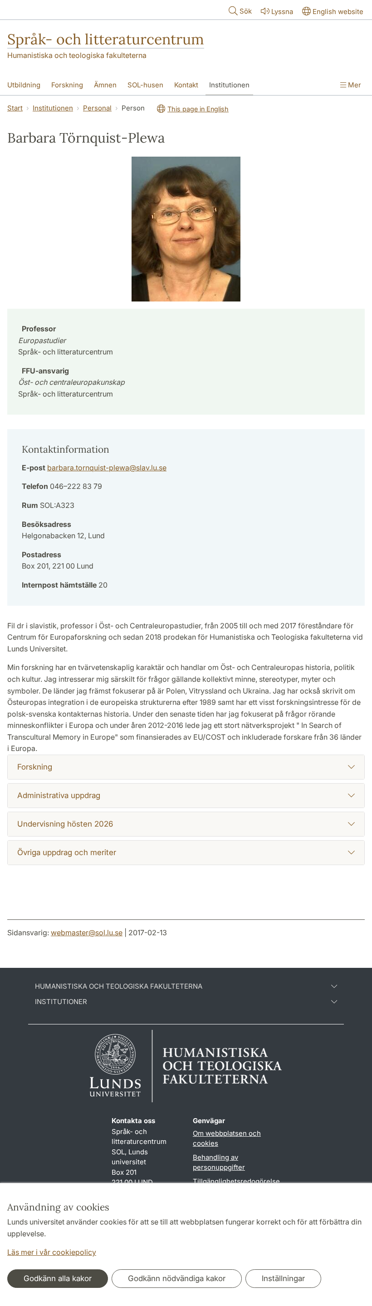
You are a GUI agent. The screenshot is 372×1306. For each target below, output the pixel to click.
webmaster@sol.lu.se (86, 932)
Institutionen (229, 85)
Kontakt (186, 85)
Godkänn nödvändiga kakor (176, 1278)
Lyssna (282, 11)
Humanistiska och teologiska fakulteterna (77, 55)
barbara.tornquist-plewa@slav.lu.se (106, 467)
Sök (246, 11)
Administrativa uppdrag (58, 795)
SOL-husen (145, 85)
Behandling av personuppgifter (219, 1162)
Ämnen (105, 85)
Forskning (67, 85)
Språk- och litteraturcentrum (105, 39)
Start (15, 108)
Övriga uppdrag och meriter (66, 852)
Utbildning (23, 85)
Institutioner (61, 1002)
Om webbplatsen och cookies (227, 1138)
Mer (353, 85)
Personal (97, 108)
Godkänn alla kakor (58, 1278)
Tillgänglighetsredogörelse (236, 1181)
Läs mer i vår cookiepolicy (51, 1252)
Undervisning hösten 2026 (65, 823)
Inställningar (283, 1278)
